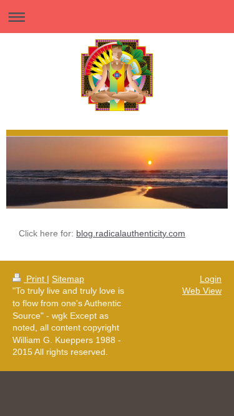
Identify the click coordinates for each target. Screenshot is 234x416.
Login (211, 279)
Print (35, 279)
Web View (202, 291)
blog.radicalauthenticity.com (130, 233)
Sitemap (68, 279)
